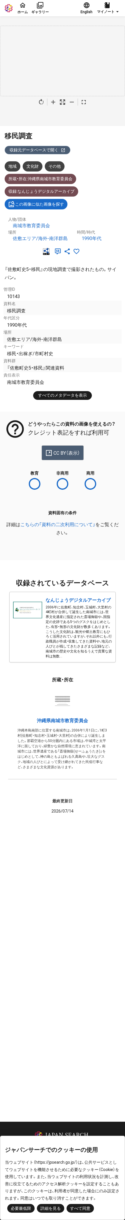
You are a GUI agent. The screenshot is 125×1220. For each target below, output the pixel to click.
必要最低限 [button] (21, 1208)
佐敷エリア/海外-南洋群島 (40, 238)
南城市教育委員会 (31, 225)
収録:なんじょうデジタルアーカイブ (41, 191)
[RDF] (47, 251)
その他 (55, 166)
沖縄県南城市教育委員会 (62, 720)
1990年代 (91, 238)
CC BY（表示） (66, 453)
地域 (12, 166)
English (86, 12)
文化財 (32, 166)
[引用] (59, 251)
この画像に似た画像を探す (39, 204)
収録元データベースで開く (34, 150)
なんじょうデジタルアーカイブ (78, 600)
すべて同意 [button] (80, 1208)
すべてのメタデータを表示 (62, 395)
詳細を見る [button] (50, 1208)
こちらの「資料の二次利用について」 (57, 524)
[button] (108, 8)
